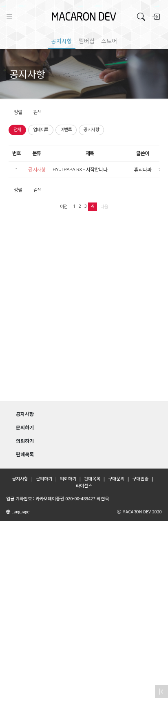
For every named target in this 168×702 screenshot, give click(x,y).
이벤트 (66, 129)
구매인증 (140, 478)
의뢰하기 (68, 478)
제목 (90, 153)
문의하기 (44, 478)
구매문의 (116, 478)
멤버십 (87, 41)
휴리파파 (142, 169)
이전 (64, 206)
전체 (17, 129)
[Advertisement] (84, 310)
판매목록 (92, 478)
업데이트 (41, 129)
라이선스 (84, 485)
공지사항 (61, 41)
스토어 (109, 41)
